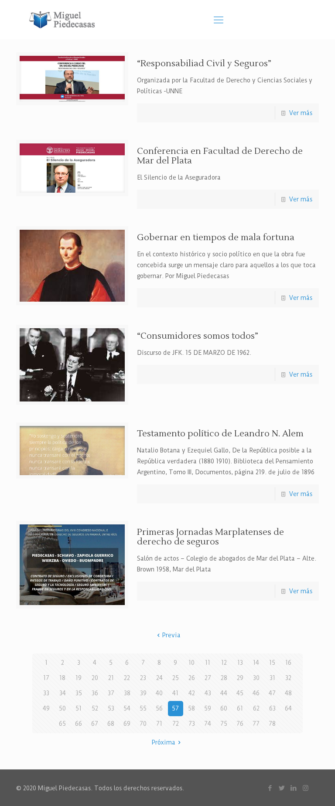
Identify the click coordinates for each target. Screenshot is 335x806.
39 (143, 693)
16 (288, 662)
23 (143, 677)
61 (240, 708)
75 (223, 723)
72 (175, 723)
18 (62, 677)
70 (143, 723)
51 (78, 708)
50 (62, 708)
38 (127, 693)
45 (239, 693)
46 (256, 693)
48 (288, 693)
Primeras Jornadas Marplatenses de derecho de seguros (210, 537)
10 (191, 662)
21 (111, 677)
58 (191, 708)
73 (191, 723)
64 (288, 708)
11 (207, 662)
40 (159, 693)
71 (159, 723)
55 (143, 708)
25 (175, 677)
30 (256, 677)
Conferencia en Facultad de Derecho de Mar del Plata (220, 156)
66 (78, 723)
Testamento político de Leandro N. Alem (220, 433)
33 (46, 693)
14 (256, 662)
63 (272, 708)
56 (159, 708)
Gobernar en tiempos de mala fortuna (215, 237)
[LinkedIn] (293, 788)
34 (62, 693)
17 (46, 677)
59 (207, 708)
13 (240, 662)
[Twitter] (282, 788)
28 (224, 677)
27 (208, 677)
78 (272, 723)
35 (78, 693)
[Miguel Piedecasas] (64, 19)
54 (126, 708)
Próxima (163, 742)
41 (175, 693)
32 (288, 677)
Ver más (300, 112)
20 (95, 677)
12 (224, 662)
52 (95, 708)
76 (239, 723)
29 (240, 677)
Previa (171, 635)
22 (127, 677)
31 (272, 677)
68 (110, 723)
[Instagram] (305, 788)
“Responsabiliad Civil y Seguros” (204, 63)
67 (94, 723)
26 (191, 677)
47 (272, 693)
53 (111, 708)
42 (191, 693)
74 (207, 723)
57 (175, 708)
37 (111, 693)
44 (223, 693)
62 (256, 708)
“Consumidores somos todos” (197, 336)
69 (126, 723)
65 (62, 723)
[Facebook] (270, 788)
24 (159, 677)
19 (78, 677)
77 (256, 723)
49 (46, 708)
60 (223, 708)
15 (272, 662)
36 (95, 693)
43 (208, 693)
